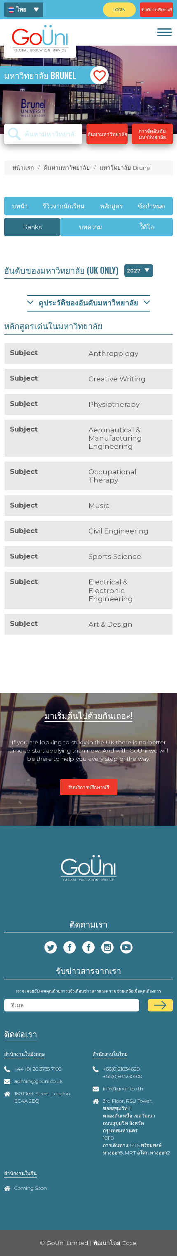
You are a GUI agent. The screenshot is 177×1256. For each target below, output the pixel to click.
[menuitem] (23, 9)
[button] (99, 75)
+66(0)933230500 (122, 1076)
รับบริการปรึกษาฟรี (88, 787)
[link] (164, 32)
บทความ (90, 227)
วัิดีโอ (147, 227)
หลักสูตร (111, 206)
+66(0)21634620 (121, 1069)
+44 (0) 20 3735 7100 (37, 1069)
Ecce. (129, 1243)
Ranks (32, 227)
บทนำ (20, 206)
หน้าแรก (23, 167)
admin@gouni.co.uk (38, 1081)
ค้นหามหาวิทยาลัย (67, 167)
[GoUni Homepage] (40, 38)
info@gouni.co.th (123, 1088)
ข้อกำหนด (151, 206)
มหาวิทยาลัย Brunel (125, 167)
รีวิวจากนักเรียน (63, 206)
